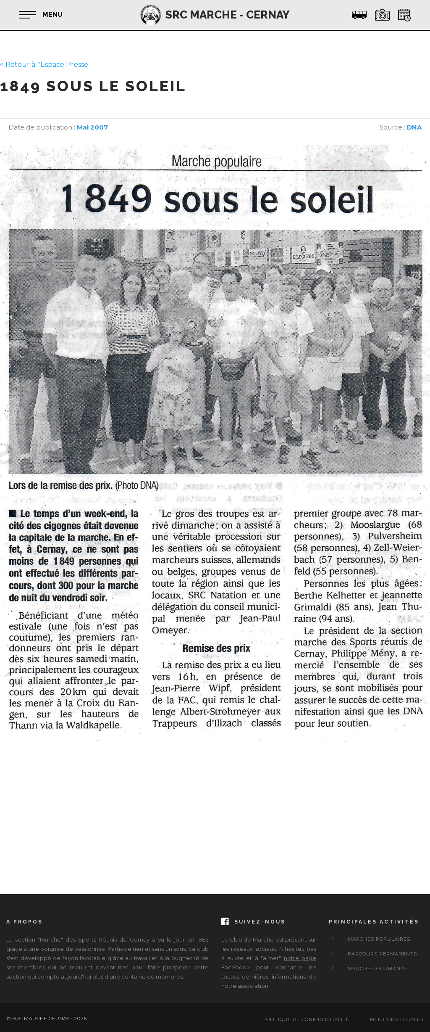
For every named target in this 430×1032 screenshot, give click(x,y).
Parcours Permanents (382, 954)
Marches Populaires (379, 939)
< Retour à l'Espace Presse (44, 65)
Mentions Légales (397, 1019)
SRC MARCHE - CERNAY (227, 14)
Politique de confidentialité (305, 1019)
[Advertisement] (215, 810)
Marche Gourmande (378, 968)
